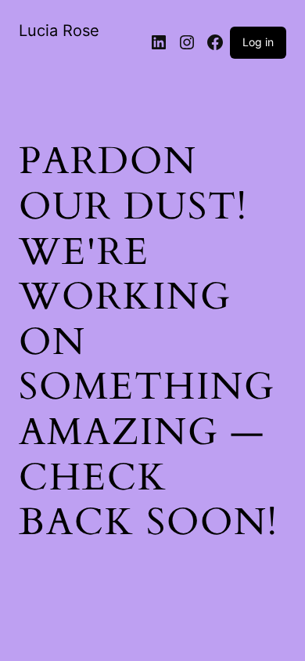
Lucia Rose (59, 30)
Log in (258, 42)
